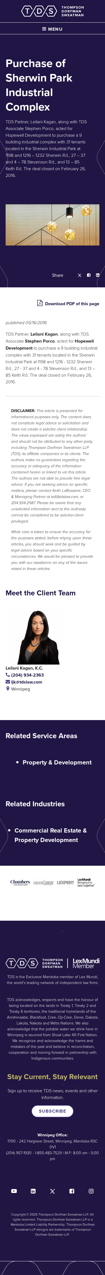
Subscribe (52, 1111)
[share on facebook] (85, 275)
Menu (54, 29)
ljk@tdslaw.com (26, 682)
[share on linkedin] (94, 275)
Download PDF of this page (71, 303)
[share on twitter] (76, 275)
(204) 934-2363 (27, 675)
